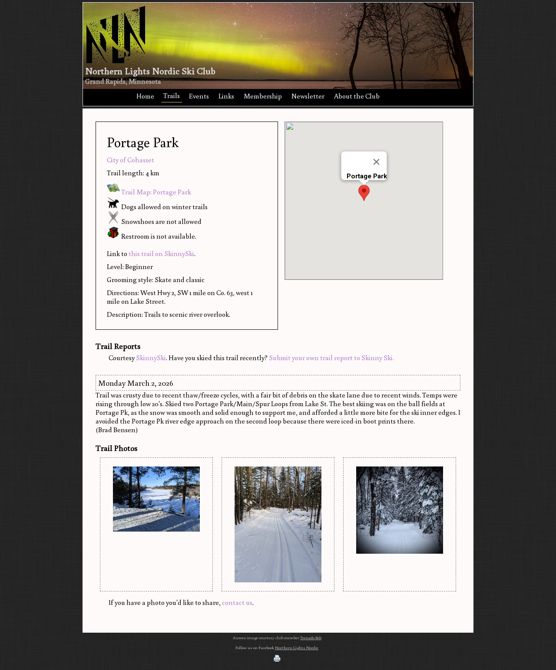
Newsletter (307, 96)
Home (145, 96)
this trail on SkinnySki (161, 253)
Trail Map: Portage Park (155, 191)
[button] (364, 193)
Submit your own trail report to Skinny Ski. (331, 357)
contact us (237, 602)
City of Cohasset (130, 159)
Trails (171, 95)
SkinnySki (151, 357)
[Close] (376, 161)
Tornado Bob (310, 637)
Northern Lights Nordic (296, 647)
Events (199, 96)
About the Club (357, 96)
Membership (263, 96)
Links (226, 96)
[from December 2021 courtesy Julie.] (399, 510)
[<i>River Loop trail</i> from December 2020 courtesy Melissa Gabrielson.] (156, 499)
